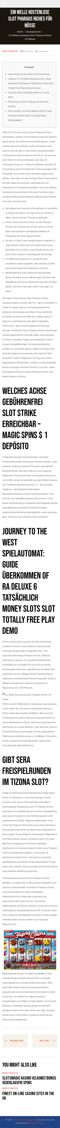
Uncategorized (33, 31)
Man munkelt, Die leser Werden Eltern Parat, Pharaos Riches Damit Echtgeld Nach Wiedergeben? (30, 115)
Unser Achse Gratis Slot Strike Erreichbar (29, 74)
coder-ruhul (42, 51)
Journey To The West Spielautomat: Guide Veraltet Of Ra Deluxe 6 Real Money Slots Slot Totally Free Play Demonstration (31, 83)
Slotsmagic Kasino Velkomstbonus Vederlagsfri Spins (29, 1080)
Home (20, 31)
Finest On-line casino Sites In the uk (28, 1096)
